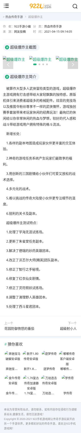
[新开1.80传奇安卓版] (31, 358)
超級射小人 (68, 328)
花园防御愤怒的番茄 (19, 328)
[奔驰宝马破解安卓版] (13, 358)
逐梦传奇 (49, 369)
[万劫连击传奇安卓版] (49, 382)
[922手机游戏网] (40, 10)
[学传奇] (67, 382)
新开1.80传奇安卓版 (37, 369)
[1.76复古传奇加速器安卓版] (31, 382)
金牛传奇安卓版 (16, 393)
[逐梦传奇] (49, 358)
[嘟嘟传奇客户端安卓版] (67, 358)
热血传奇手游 (14, 17)
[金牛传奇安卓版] (13, 382)
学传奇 (67, 393)
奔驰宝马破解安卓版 (19, 369)
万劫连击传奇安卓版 (55, 393)
